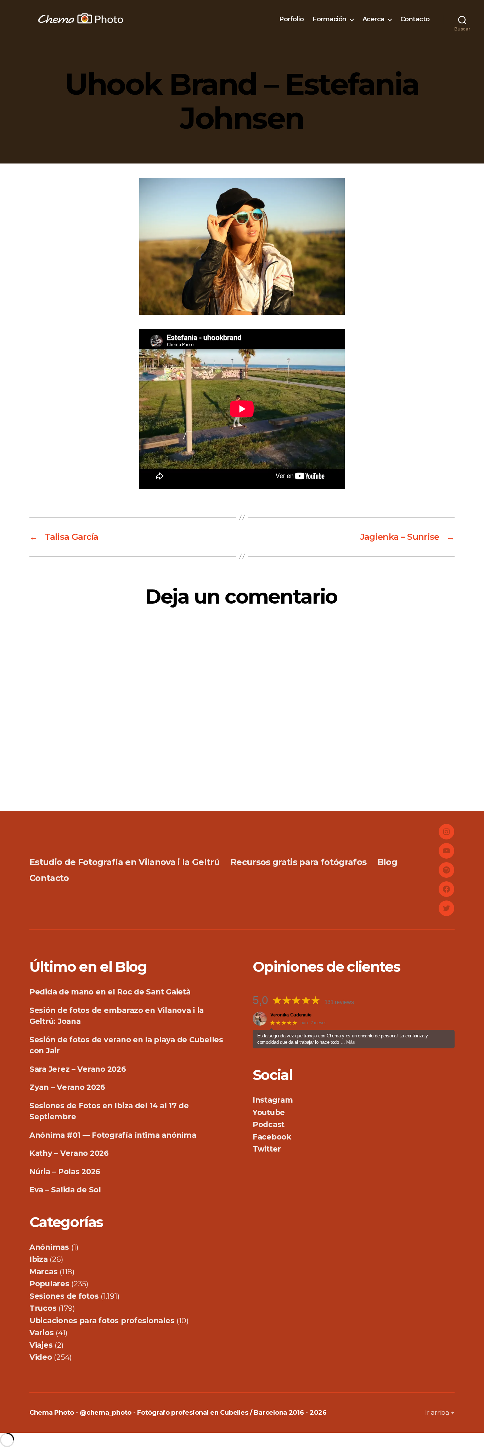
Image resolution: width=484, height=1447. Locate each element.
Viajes (40, 1345)
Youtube (269, 1112)
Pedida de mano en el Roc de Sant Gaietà (109, 991)
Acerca (373, 19)
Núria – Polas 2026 (64, 1171)
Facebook (272, 1136)
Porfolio (291, 19)
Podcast (269, 1124)
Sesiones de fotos (64, 1296)
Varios (41, 1332)
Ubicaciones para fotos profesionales (101, 1320)
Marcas (43, 1271)
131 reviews (339, 1002)
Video (40, 1357)
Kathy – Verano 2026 (69, 1153)
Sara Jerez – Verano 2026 (77, 1069)
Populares (49, 1283)
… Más (348, 1042)
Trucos (42, 1308)
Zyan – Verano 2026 (67, 1087)
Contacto (415, 19)
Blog (387, 862)
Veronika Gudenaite (290, 1015)
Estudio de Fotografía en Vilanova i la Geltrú (124, 862)
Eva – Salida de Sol (65, 1189)
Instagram (273, 1100)
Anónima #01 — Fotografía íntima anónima (112, 1135)
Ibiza (38, 1259)
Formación (330, 19)
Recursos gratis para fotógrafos (298, 862)
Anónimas (49, 1247)
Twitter (267, 1148)
